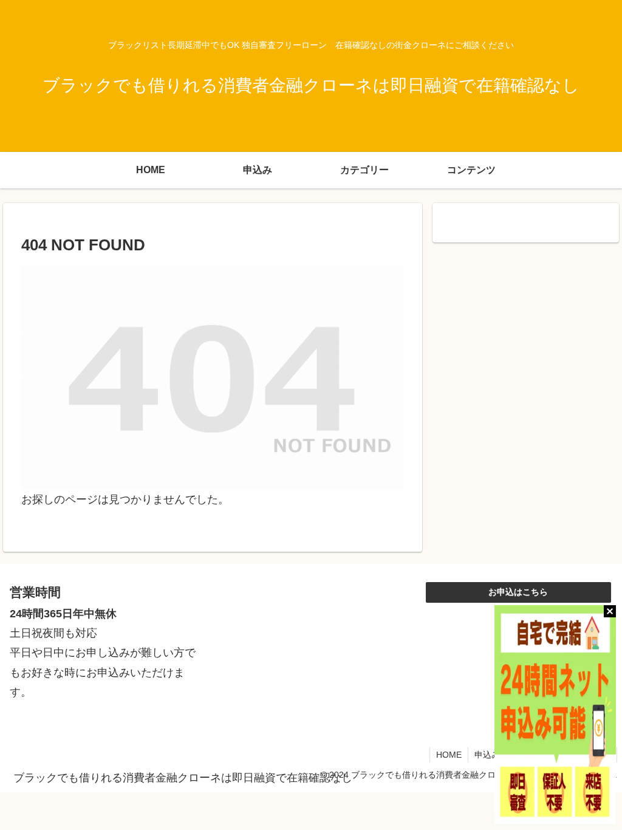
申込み (487, 755)
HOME (449, 755)
